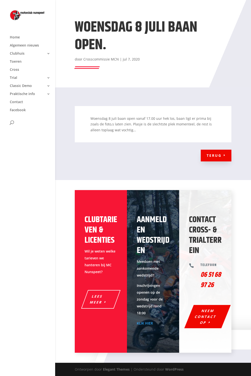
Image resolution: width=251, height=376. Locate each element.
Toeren (16, 62)
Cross (14, 70)
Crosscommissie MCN (101, 59)
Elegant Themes (116, 369)
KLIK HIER (145, 323)
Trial (13, 78)
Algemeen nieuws (24, 46)
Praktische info (22, 94)
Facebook (18, 110)
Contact (16, 102)
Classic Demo (21, 86)
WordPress (174, 369)
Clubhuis (17, 54)
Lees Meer (96, 299)
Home (15, 37)
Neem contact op (205, 316)
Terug (214, 155)
